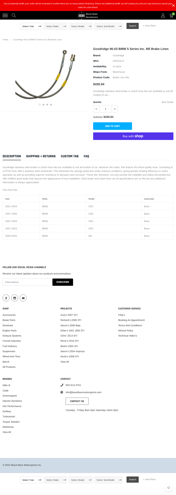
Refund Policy (125, 330)
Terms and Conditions (130, 325)
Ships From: (100, 71)
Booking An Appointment (131, 320)
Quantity (97, 102)
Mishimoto (8, 427)
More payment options (133, 144)
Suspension (9, 351)
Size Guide (167, 102)
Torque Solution (11, 421)
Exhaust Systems (12, 335)
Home (5, 39)
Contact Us (77, 401)
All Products (9, 367)
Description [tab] (12, 156)
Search (132, 26)
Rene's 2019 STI (69, 340)
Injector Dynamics (12, 400)
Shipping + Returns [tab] (41, 156)
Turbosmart (9, 416)
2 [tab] (43, 104)
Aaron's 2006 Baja (70, 325)
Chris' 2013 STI (68, 335)
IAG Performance (12, 406)
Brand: (97, 55)
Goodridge (118, 55)
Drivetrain (8, 325)
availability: (100, 66)
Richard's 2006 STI (70, 320)
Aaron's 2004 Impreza (72, 351)
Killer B (6, 385)
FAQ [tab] (86, 156)
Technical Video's (127, 335)
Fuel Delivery (10, 346)
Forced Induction (12, 340)
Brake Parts (9, 320)
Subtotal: (98, 117)
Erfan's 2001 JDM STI (72, 330)
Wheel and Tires (11, 356)
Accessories (9, 315)
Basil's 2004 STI (69, 346)
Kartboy (7, 411)
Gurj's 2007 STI (69, 315)
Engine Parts (9, 330)
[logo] (88, 15)
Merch (6, 361)
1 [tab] (40, 104)
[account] (163, 15)
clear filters (149, 25)
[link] (6, 297)
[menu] (5, 15)
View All (64, 361)
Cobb (5, 390)
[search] (14, 15)
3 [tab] (47, 104)
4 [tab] (51, 104)
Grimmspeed (10, 395)
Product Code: (101, 77)
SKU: (96, 61)
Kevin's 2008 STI (69, 356)
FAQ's (121, 315)
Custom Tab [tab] (70, 156)
